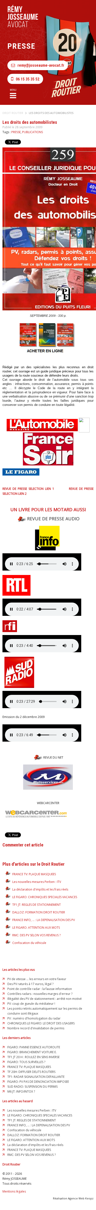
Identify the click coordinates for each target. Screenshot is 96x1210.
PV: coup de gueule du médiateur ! (31, 1004)
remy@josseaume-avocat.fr (40, 65)
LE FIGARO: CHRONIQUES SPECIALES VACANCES (44, 897)
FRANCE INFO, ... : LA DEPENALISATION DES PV (43, 920)
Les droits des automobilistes (51, 113)
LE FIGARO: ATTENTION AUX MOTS (36, 927)
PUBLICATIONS (32, 132)
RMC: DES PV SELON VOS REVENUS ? (36, 935)
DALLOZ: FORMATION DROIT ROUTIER (38, 912)
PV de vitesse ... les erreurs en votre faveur (36, 979)
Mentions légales (14, 1191)
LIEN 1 (49, 489)
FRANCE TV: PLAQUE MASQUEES (34, 874)
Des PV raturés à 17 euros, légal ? (30, 984)
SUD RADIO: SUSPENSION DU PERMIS (32, 1086)
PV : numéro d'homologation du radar (34, 1018)
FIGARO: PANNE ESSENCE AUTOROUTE (33, 1047)
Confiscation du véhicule (29, 943)
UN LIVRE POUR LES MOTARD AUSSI (48, 509)
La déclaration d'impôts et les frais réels (40, 889)
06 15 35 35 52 (27, 79)
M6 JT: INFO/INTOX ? (21, 1091)
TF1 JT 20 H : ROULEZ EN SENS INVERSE (33, 1057)
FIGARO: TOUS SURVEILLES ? (26, 1062)
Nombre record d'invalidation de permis (35, 1028)
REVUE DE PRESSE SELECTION (23, 489)
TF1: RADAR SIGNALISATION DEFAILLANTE (35, 1077)
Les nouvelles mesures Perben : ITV (36, 882)
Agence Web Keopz (81, 1198)
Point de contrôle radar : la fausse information (39, 989)
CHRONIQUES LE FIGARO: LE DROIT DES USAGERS (41, 1023)
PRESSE (16, 132)
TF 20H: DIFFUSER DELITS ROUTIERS (31, 1072)
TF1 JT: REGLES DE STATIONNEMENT (36, 905)
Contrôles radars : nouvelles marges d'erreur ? (39, 994)
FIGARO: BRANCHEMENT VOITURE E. (32, 1052)
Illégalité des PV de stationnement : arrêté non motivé (44, 999)
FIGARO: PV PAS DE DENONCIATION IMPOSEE (38, 1082)
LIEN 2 (22, 494)
